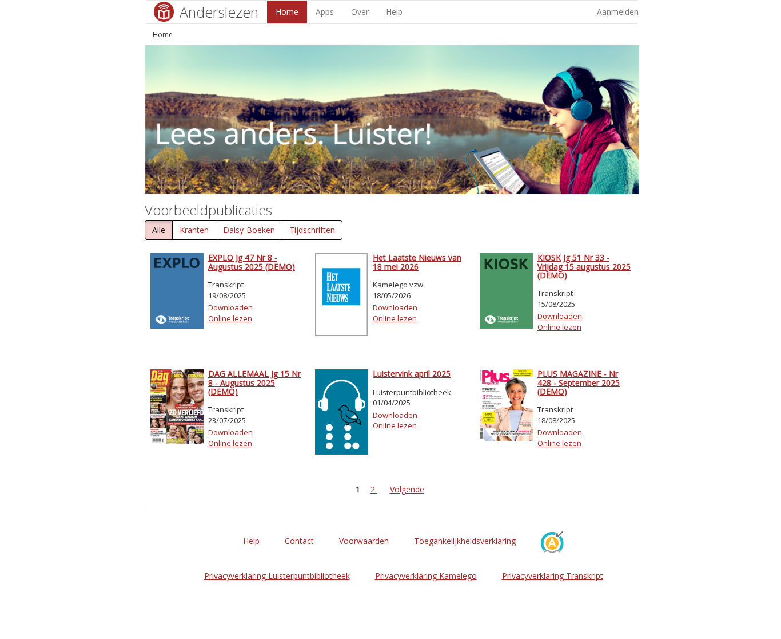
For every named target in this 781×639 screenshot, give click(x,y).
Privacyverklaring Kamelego (426, 575)
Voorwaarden (364, 540)
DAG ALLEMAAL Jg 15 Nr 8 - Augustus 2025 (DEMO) (254, 382)
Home (287, 11)
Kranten (194, 229)
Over (360, 11)
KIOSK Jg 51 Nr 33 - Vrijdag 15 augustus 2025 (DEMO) (584, 266)
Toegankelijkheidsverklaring (465, 540)
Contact (299, 540)
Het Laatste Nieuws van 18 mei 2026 (417, 261)
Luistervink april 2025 (412, 373)
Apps (325, 11)
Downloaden (230, 307)
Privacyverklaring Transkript (552, 575)
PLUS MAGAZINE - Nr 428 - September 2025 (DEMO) (578, 382)
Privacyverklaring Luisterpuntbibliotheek (277, 575)
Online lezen (230, 318)
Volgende (407, 489)
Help (394, 11)
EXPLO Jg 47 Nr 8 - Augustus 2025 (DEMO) (251, 261)
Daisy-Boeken (249, 229)
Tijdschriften (312, 229)
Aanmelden (618, 11)
